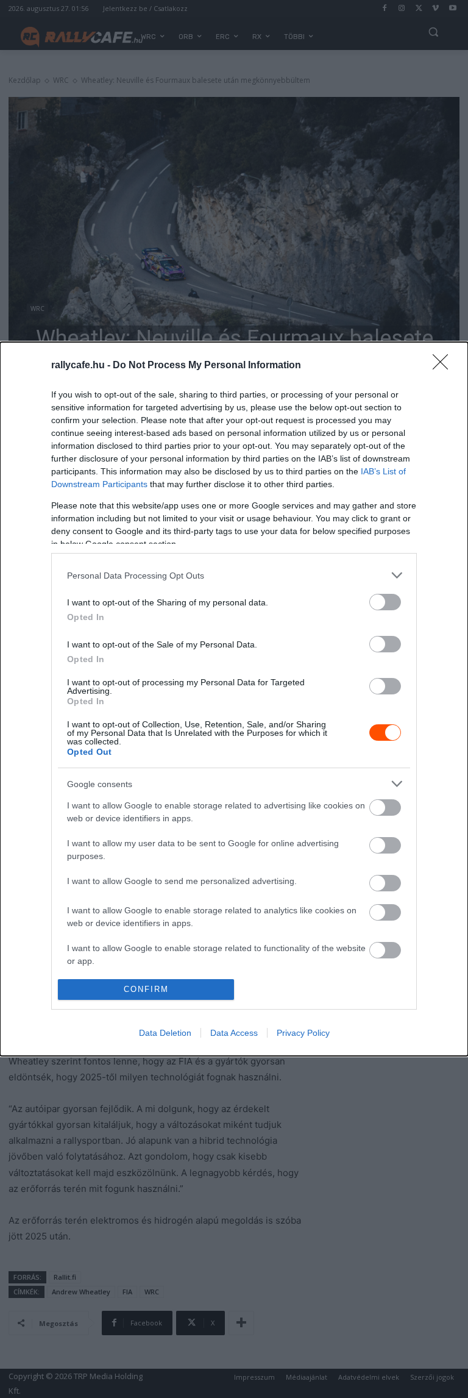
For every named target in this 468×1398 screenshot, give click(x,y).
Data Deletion (165, 1033)
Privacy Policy (303, 1033)
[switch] (385, 602)
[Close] (444, 365)
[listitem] (234, 575)
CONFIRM (146, 989)
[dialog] (234, 699)
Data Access (234, 1033)
